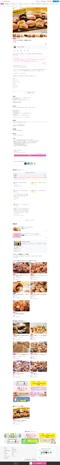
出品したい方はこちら (5, 457)
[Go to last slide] (15, 20)
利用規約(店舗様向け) (14, 449)
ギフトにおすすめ (15, 257)
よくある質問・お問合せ (5, 450)
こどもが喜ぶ (33, 53)
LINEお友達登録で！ (46, 454)
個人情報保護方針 (14, 450)
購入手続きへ (39, 463)
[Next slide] (45, 20)
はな (16, 182)
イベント (23, 235)
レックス (17, 190)
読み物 (22, 228)
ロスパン (14, 53)
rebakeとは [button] (37, 1)
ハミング (35, 182)
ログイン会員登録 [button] (56, 1)
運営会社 (13, 454)
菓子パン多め (18, 53)
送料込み (29, 53)
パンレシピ (5, 454)
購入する (30, 155)
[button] (7, 4)
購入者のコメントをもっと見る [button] (30, 220)
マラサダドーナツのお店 (20, 46)
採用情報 (13, 453)
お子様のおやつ (40, 53)
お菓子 (36, 53)
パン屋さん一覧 (5, 453)
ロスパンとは (5, 449)
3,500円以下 (22, 53)
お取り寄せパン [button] (44, 1)
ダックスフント (18, 204)
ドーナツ (26, 53)
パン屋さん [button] (49, 1)
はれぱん (35, 190)
